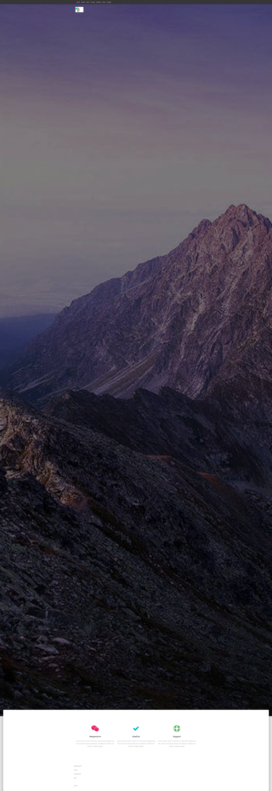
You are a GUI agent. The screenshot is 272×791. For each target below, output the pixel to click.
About (78, 2)
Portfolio (98, 2)
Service (83, 2)
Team (87, 2)
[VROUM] (79, 9)
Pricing (93, 2)
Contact (109, 2)
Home (103, 2)
